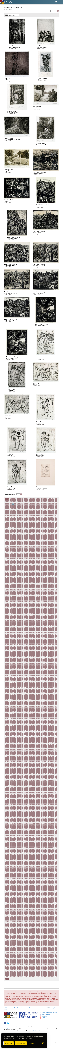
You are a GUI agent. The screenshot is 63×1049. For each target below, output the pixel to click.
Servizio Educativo (45, 1014)
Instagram (44, 1016)
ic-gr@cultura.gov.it (35, 1030)
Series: (6, 15)
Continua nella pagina (9, 494)
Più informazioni (24, 46)
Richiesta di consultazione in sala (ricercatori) (32, 1008)
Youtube (43, 1017)
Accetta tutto (8, 1043)
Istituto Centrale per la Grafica (11, 1008)
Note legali (6, 1028)
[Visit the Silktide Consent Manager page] (43, 1043)
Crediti (46, 1008)
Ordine (41, 11)
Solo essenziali (21, 1043)
